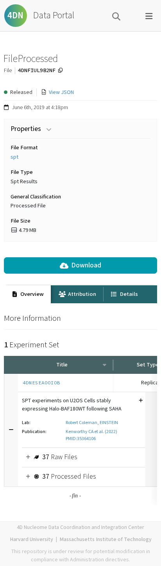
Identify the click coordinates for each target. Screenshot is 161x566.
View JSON (61, 92)
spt (14, 157)
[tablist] (80, 294)
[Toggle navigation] (149, 15)
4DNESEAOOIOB (41, 383)
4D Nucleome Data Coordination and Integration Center (80, 527)
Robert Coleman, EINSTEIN (92, 423)
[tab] (27, 294)
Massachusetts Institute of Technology (105, 539)
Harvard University (31, 539)
